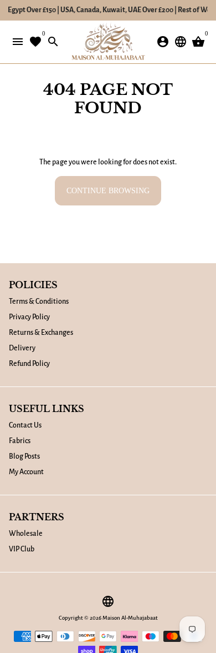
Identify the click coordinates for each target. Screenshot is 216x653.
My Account (26, 472)
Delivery (22, 348)
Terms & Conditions (39, 301)
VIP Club (21, 549)
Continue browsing (108, 191)
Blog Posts (24, 456)
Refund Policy (29, 364)
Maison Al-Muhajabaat (130, 618)
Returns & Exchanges (41, 332)
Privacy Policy (29, 317)
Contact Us (25, 425)
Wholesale (26, 534)
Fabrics (19, 441)
